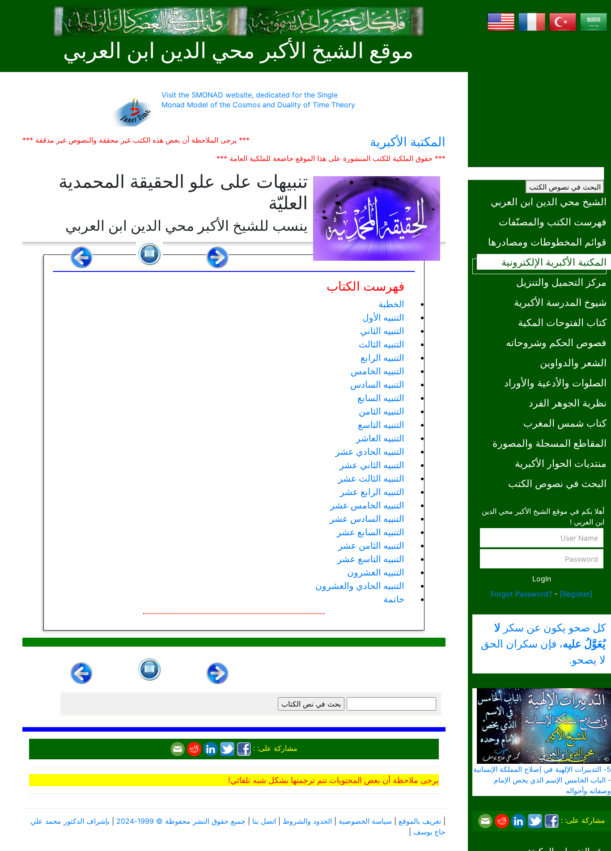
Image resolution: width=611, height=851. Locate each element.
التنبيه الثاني (382, 331)
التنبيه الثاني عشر (371, 465)
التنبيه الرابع (382, 358)
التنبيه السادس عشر (367, 519)
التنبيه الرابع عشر (372, 492)
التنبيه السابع (380, 398)
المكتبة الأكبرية (408, 141)
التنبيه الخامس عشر (367, 505)
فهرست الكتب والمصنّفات (553, 222)
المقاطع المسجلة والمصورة (549, 443)
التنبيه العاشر (380, 438)
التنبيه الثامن (381, 411)
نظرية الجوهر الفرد (568, 403)
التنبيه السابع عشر (370, 532)
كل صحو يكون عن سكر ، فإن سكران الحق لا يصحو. (543, 644)
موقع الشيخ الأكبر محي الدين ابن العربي (238, 51)
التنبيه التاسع (381, 425)
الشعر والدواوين (573, 362)
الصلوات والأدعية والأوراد (555, 383)
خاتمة (393, 599)
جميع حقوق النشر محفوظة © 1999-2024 (181, 821)
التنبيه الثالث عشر (371, 478)
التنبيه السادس (377, 385)
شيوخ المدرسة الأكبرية (560, 302)
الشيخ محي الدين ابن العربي (549, 201)
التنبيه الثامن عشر (371, 545)
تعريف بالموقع (420, 821)
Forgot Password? (521, 593)
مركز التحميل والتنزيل (561, 282)
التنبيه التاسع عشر (370, 559)
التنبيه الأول (383, 317)
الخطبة (391, 304)
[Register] (576, 593)
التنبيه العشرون (375, 572)
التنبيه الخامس (377, 371)
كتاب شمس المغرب (565, 423)
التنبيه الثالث (381, 344)
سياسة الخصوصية (365, 821)
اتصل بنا (264, 821)
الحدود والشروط (307, 821)
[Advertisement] (541, 96)
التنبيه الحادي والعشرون (359, 586)
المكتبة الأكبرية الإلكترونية (554, 262)
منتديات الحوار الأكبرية (561, 463)
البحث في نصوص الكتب (565, 186)
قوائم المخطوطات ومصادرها (547, 242)
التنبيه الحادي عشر (369, 452)
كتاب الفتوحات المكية (562, 322)
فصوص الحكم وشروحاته (556, 342)
